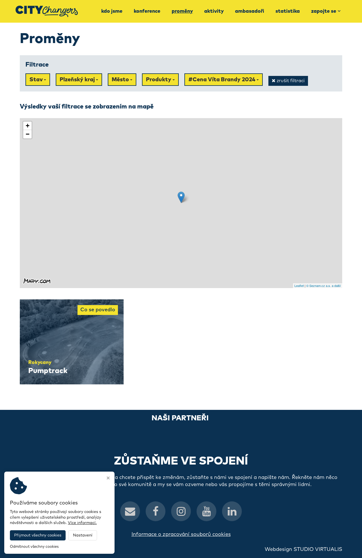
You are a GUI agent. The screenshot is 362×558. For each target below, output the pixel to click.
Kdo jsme (111, 11)
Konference (147, 11)
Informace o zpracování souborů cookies (181, 534)
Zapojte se (323, 11)
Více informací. (82, 523)
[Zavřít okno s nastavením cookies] (108, 478)
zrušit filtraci (290, 80)
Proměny (182, 11)
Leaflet (299, 285)
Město (121, 79)
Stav (36, 79)
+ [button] (27, 125)
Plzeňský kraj (78, 79)
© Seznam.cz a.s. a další (323, 285)
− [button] (27, 134)
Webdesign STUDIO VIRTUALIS (303, 549)
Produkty (159, 79)
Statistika (287, 11)
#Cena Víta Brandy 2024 (222, 79)
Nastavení (82, 535)
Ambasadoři (249, 11)
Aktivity (214, 11)
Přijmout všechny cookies (37, 535)
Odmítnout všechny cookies (34, 547)
